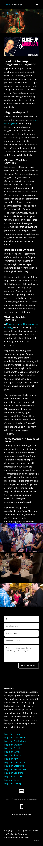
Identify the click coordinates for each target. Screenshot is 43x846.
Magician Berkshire (13, 772)
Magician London (12, 734)
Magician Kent (11, 758)
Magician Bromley (13, 776)
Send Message (28, 665)
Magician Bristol (12, 748)
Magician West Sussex (15, 762)
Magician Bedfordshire (15, 769)
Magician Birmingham (15, 741)
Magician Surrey (12, 751)
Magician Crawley (12, 783)
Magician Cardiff (12, 780)
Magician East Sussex (14, 765)
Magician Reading (12, 755)
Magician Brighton (13, 744)
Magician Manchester (14, 737)
